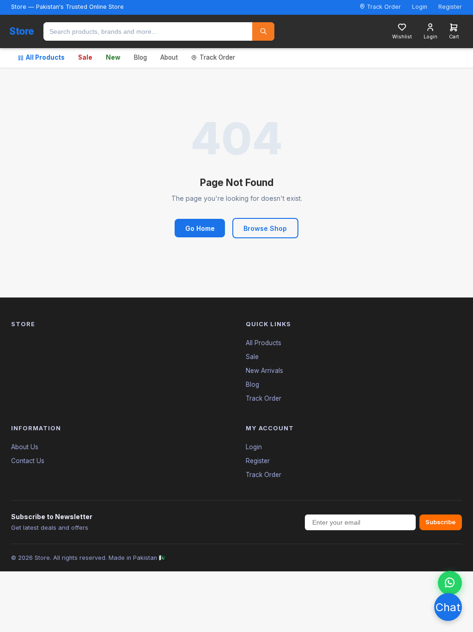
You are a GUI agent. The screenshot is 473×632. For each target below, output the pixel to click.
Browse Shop (265, 228)
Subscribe (440, 522)
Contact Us (27, 461)
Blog (140, 57)
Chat (448, 607)
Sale (85, 57)
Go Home (200, 228)
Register (450, 6)
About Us (24, 447)
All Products (45, 57)
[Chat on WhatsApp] (450, 583)
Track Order (383, 6)
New (113, 57)
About (169, 57)
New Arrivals (264, 370)
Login (419, 6)
